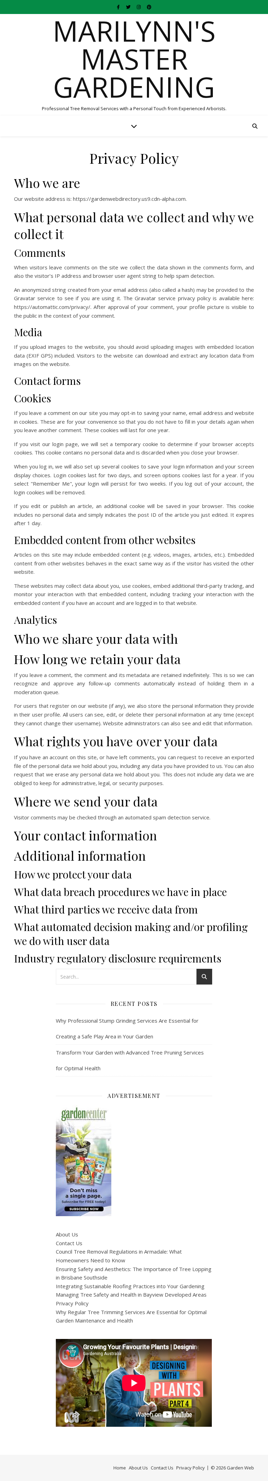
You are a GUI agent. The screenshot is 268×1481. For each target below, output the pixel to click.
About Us (67, 1234)
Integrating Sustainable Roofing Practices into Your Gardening (130, 1286)
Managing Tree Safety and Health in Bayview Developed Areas (131, 1294)
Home (119, 1468)
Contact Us (69, 1243)
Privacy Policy (72, 1303)
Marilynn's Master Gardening (134, 59)
